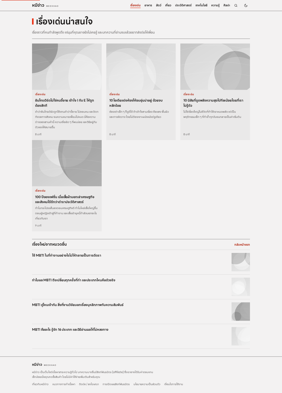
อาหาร (148, 5)
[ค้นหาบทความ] (236, 5)
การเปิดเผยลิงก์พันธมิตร (116, 384)
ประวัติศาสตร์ (183, 5)
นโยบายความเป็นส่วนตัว (147, 384)
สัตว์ (158, 5)
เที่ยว (168, 5)
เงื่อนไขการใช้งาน (173, 384)
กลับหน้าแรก (242, 244)
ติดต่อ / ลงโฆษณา (89, 384)
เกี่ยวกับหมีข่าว (40, 384)
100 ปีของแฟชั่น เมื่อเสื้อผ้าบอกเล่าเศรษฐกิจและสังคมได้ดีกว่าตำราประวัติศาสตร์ (64, 199)
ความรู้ (215, 5)
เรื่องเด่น (135, 5)
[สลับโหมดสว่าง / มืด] (246, 5)
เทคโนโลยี (201, 5)
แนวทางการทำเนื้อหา (63, 384)
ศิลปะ (226, 5)
